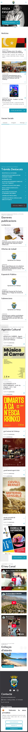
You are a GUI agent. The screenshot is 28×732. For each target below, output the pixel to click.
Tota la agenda (18, 557)
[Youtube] (14, 690)
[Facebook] (10, 690)
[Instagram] (17, 690)
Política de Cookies (6, 718)
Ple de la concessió (8, 22)
